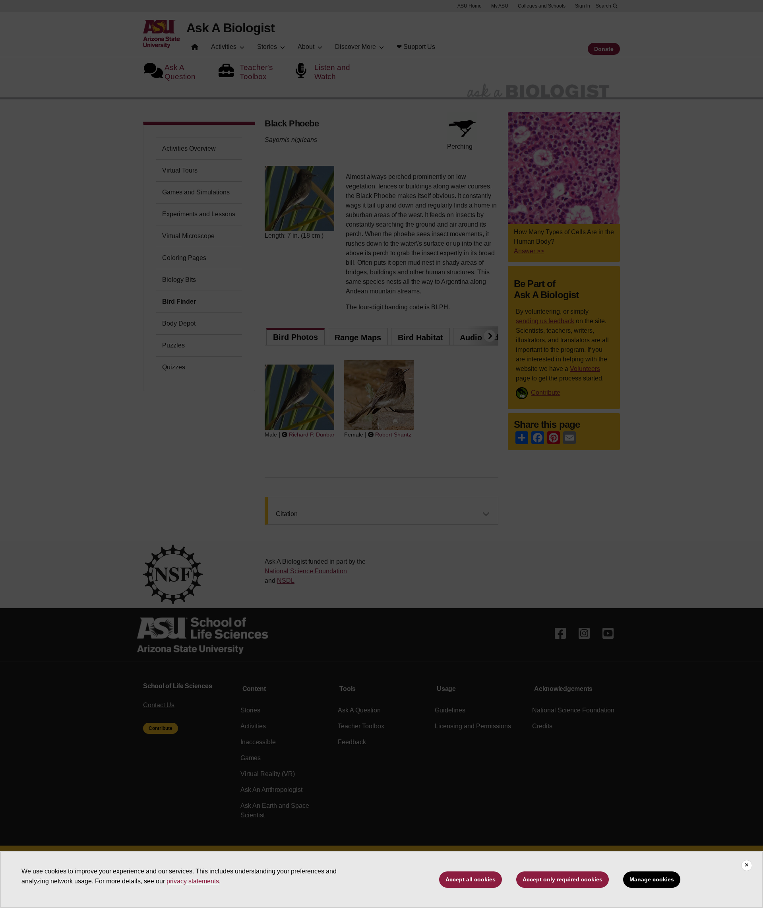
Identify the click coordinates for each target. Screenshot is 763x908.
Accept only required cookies (562, 879)
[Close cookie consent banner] (746, 865)
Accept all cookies (470, 879)
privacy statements (193, 881)
